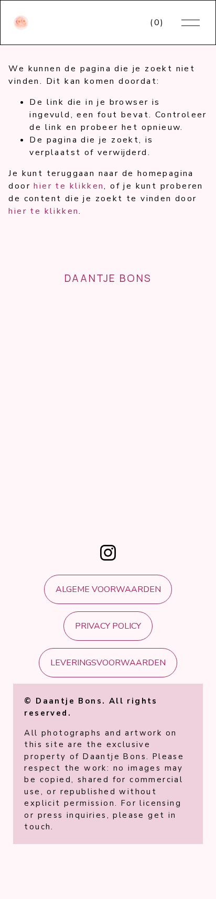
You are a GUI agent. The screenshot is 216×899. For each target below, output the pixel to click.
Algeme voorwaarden (108, 589)
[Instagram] (108, 552)
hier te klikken (69, 186)
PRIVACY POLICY (108, 626)
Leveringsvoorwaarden (108, 662)
